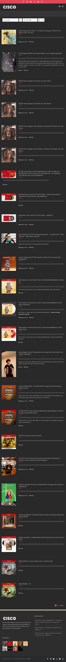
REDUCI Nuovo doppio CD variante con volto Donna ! (35, 103)
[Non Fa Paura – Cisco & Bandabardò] (15, 643)
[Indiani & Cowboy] (4, 648)
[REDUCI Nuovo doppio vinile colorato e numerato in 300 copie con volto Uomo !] (9, 132)
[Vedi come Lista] (42, 20)
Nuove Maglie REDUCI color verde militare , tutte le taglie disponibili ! (40, 53)
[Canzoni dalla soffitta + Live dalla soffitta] (20, 643)
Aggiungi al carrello (24, 41)
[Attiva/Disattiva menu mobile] (63, 6)
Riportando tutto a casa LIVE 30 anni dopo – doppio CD (36, 215)
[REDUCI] (4, 643)
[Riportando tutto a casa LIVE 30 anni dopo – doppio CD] (9, 218)
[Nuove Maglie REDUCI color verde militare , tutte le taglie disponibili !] (9, 62)
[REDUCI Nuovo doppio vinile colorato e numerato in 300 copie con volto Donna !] (9, 155)
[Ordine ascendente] (20, 20)
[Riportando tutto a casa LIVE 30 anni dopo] (10, 643)
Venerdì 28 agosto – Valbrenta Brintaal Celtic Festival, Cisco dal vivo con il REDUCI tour (48, 634)
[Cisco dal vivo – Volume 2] (20, 648)
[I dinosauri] (10, 648)
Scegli (21, 70)
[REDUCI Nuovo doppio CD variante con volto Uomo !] (9, 87)
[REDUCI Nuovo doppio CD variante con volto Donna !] (9, 110)
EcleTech (29, 658)
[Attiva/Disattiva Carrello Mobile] (59, 6)
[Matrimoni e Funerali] (15, 648)
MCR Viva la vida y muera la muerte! (30, 435)
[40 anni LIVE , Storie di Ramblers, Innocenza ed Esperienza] (25, 643)
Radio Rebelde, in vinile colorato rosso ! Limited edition (36, 561)
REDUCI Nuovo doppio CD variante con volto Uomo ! (35, 81)
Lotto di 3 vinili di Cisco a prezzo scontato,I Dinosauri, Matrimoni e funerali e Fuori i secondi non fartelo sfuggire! (39, 459)
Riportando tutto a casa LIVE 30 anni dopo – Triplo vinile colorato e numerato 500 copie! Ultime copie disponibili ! (40, 195)
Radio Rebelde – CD (25, 584)
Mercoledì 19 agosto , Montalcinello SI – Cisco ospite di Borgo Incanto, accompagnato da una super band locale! (49, 622)
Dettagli (32, 41)
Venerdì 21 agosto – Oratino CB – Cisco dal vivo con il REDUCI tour (48, 628)
